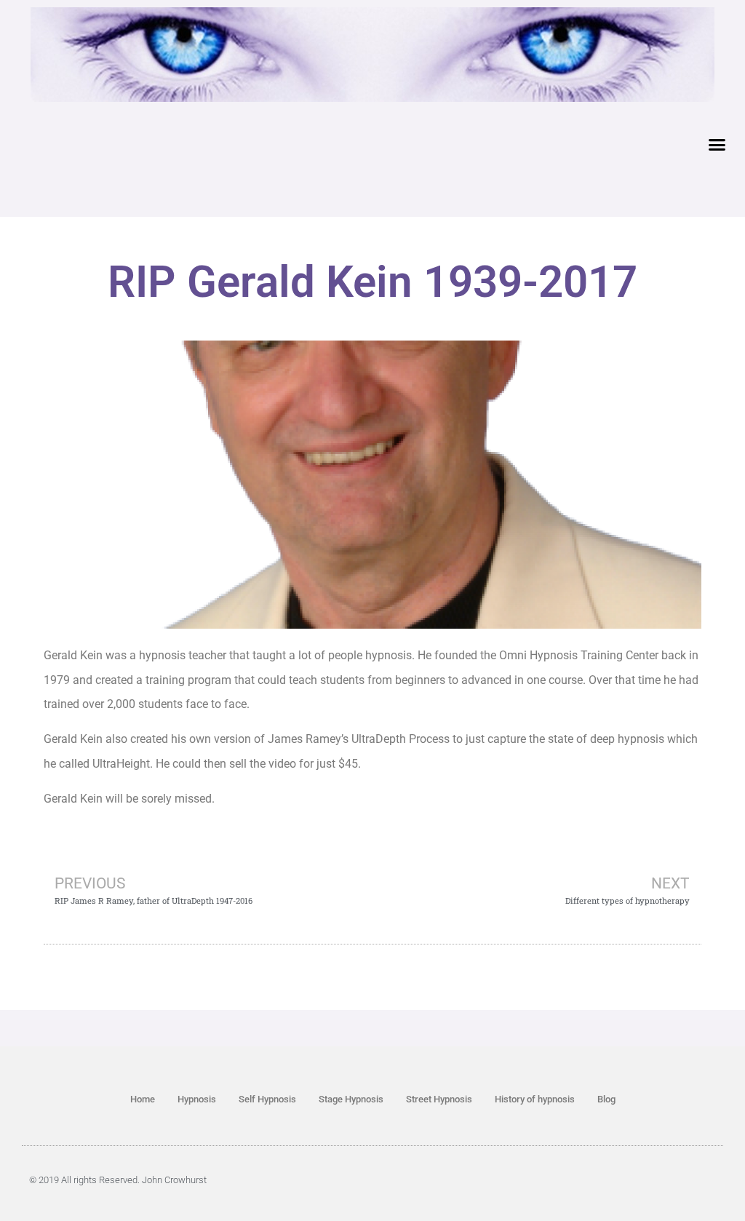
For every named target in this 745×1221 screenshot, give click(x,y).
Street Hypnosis (439, 1099)
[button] (717, 145)
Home (142, 1099)
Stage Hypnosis (351, 1099)
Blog (606, 1099)
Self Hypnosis (267, 1099)
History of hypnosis (535, 1099)
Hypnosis (197, 1099)
